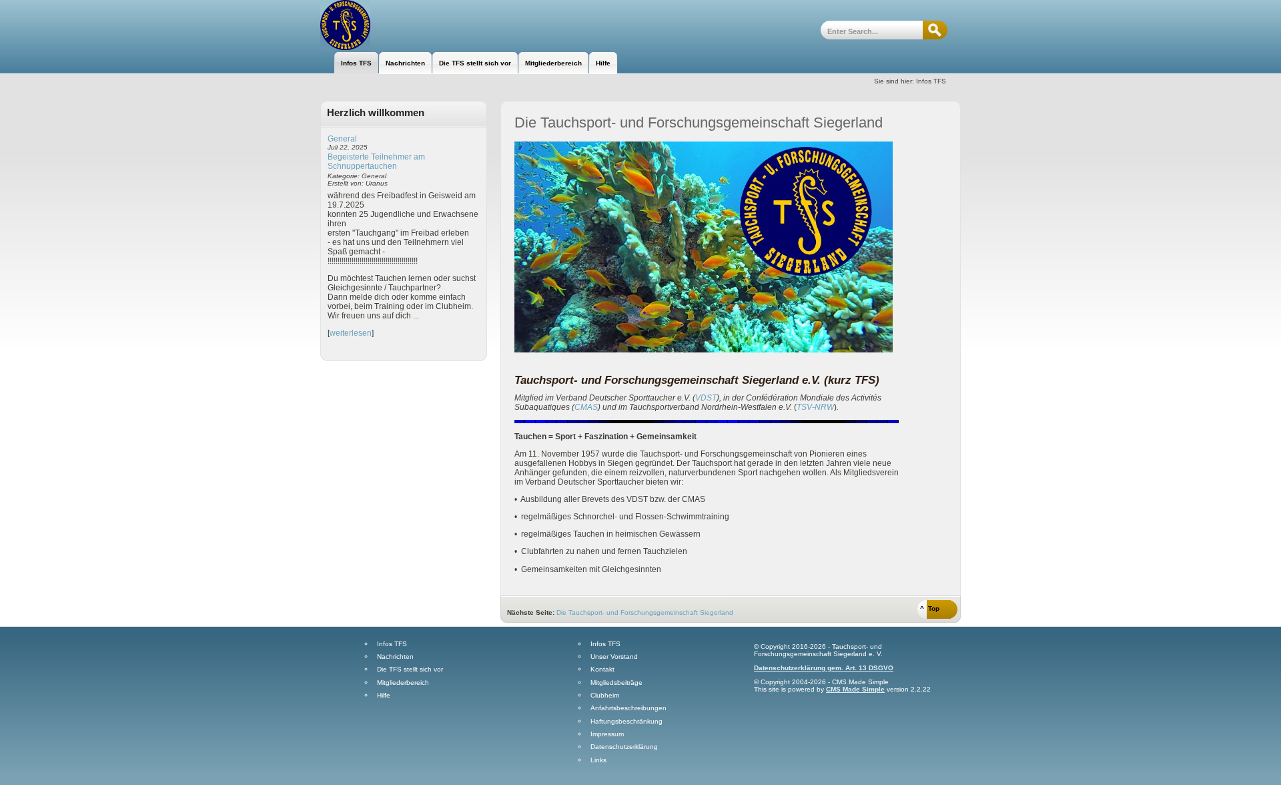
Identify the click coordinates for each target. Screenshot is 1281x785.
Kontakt (602, 669)
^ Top (929, 608)
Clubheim (604, 695)
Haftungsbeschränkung (626, 721)
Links (598, 760)
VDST (706, 398)
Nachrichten (395, 656)
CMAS (586, 407)
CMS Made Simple (855, 689)
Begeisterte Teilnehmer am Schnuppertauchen (376, 161)
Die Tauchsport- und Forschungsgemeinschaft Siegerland (644, 612)
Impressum (607, 734)
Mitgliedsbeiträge (616, 683)
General (342, 139)
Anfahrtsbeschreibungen (628, 708)
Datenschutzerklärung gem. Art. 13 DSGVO (823, 668)
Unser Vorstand (614, 656)
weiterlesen (351, 333)
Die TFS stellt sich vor (410, 669)
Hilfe (383, 695)
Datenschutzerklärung (624, 747)
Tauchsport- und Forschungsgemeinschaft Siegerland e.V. (392, 25)
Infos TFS (392, 644)
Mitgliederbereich (403, 683)
